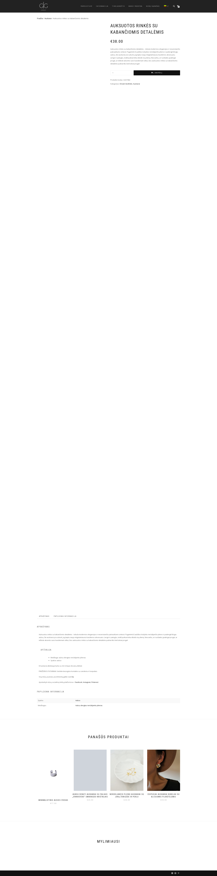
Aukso (77, 700)
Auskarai (48, 18)
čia (73, 677)
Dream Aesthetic (126, 84)
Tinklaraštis (118, 6)
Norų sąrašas (153, 6)
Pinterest (95, 682)
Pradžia (40, 18)
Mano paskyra (135, 6)
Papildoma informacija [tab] (65, 616)
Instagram (87, 682)
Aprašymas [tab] (44, 616)
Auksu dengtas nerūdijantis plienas (88, 705)
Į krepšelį (158, 73)
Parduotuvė (86, 6)
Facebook (78, 682)
